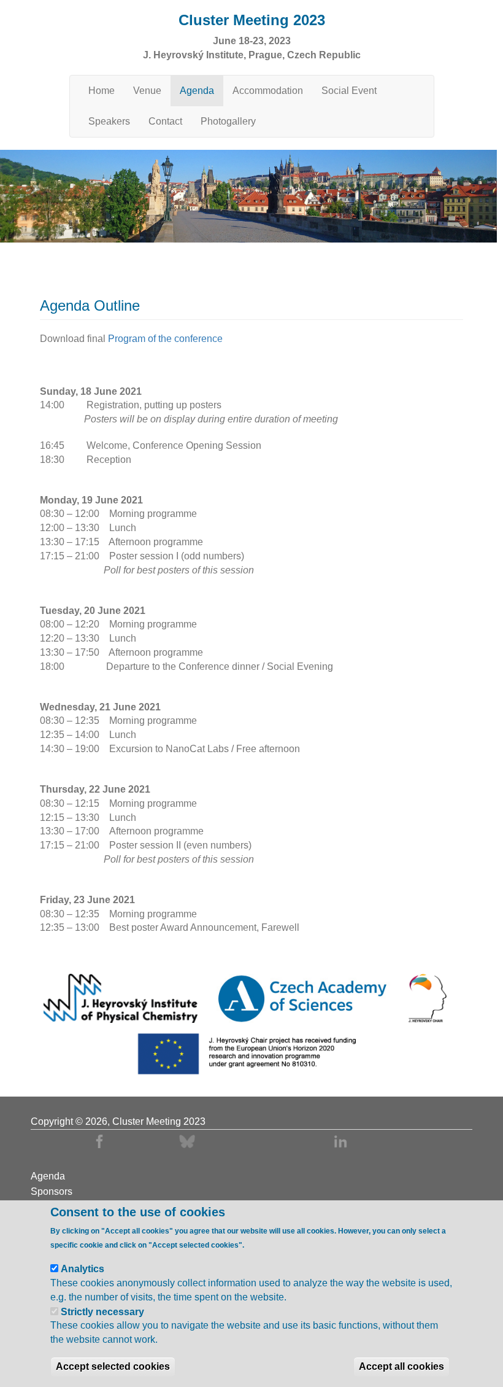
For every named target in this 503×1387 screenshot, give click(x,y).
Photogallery (228, 121)
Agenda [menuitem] (48, 1176)
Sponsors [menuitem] (51, 1192)
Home (101, 90)
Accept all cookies (401, 1366)
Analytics (82, 1269)
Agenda (197, 90)
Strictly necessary (102, 1312)
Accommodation (267, 90)
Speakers (109, 121)
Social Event (349, 90)
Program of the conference (165, 338)
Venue (147, 90)
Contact (165, 121)
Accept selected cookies (113, 1366)
